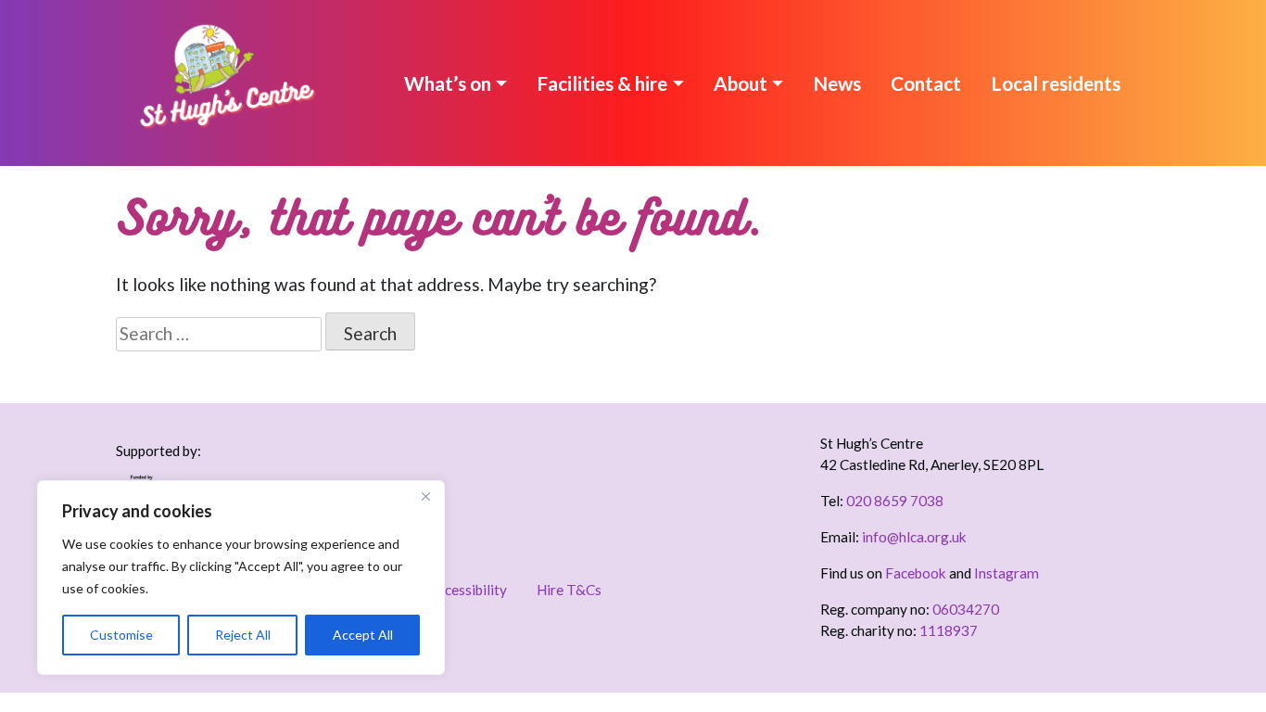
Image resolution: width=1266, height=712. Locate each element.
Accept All (363, 634)
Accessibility (468, 589)
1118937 (948, 630)
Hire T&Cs (569, 589)
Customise (121, 634)
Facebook (915, 573)
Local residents (1055, 83)
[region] (241, 577)
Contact (926, 83)
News (837, 83)
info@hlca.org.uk (914, 536)
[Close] (425, 496)
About (740, 83)
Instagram (1006, 573)
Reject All (243, 634)
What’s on (447, 83)
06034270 (965, 609)
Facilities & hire (602, 83)
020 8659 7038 (894, 500)
